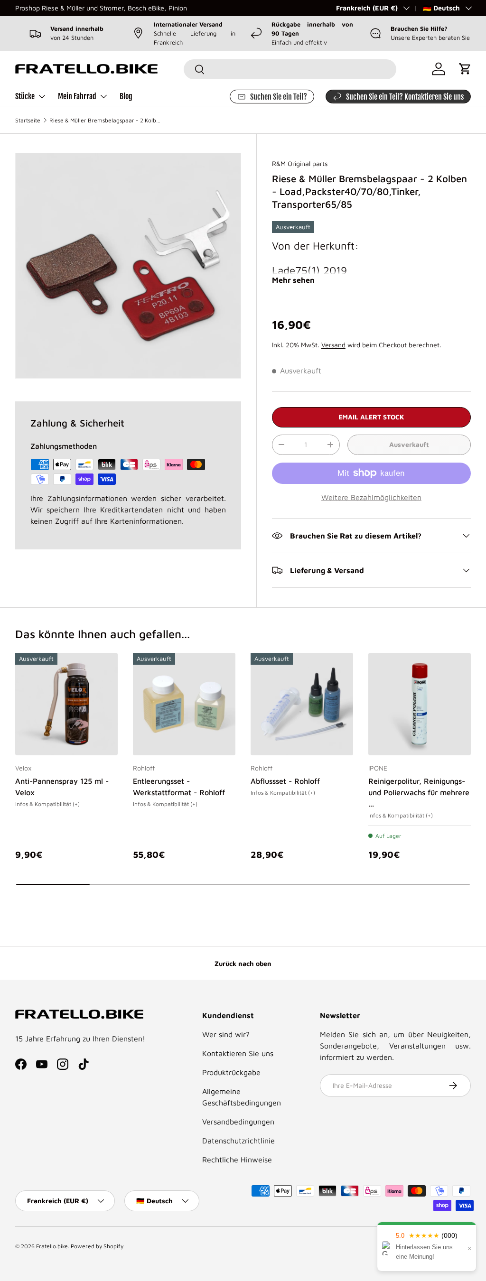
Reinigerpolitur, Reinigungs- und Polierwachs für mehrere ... (418, 792)
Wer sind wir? (226, 1034)
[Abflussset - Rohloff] (302, 704)
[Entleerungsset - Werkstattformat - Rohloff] (184, 704)
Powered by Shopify (97, 1246)
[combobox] (290, 69)
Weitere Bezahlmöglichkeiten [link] (371, 497)
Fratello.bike (52, 1246)
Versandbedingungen (238, 1121)
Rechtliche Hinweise (237, 1159)
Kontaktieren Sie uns (237, 1053)
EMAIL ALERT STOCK (371, 417)
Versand (333, 345)
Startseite (27, 120)
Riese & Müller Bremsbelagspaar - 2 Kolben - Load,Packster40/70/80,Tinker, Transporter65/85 (106, 120)
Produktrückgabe (231, 1072)
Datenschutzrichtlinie (238, 1140)
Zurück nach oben (243, 963)
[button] (465, 68)
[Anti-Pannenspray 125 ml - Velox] (66, 704)
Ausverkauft (409, 444)
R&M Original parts (299, 163)
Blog (126, 96)
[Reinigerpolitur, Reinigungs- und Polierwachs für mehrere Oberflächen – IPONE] (419, 704)
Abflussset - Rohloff (285, 781)
